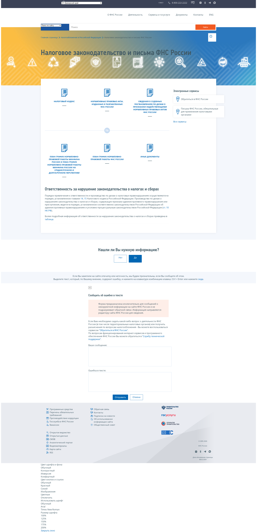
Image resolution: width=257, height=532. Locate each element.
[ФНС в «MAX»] (214, 3)
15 (85, 198)
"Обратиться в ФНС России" (113, 330)
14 (82, 198)
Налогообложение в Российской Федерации (81, 37)
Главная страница (49, 37)
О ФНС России (114, 14)
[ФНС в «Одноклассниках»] (205, 3)
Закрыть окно (48, 530)
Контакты (198, 14)
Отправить (120, 397)
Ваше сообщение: (97, 345)
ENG (211, 14)
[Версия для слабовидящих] (161, 2)
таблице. (49, 219)
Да (135, 257)
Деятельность (135, 14)
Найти (205, 27)
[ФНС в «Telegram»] (210, 3)
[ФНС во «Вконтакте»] (201, 3)
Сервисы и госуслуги (159, 14)
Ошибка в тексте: (97, 370)
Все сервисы (179, 121)
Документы (182, 14)
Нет (120, 257)
